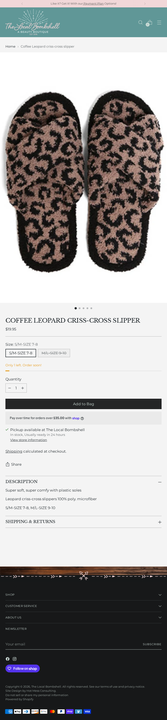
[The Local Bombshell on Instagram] (15, 660)
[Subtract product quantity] (9, 388)
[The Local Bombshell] (32, 22)
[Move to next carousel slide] (158, 551)
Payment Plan (93, 3)
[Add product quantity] (23, 388)
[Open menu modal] (159, 22)
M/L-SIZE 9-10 (54, 353)
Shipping (13, 451)
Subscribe (152, 644)
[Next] (145, 3)
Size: (21, 344)
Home (10, 46)
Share (16, 464)
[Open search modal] (140, 22)
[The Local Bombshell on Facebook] (8, 660)
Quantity (13, 379)
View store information (28, 440)
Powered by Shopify (19, 699)
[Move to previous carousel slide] (148, 551)
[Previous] (22, 3)
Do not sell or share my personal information (36, 695)
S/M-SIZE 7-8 (20, 353)
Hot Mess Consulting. (41, 690)
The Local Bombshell (46, 686)
